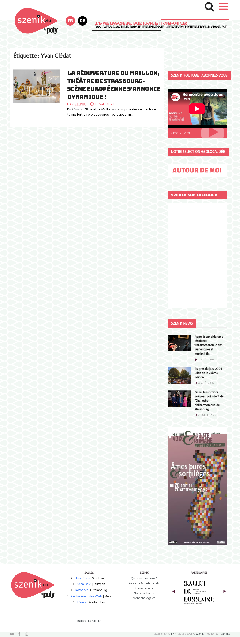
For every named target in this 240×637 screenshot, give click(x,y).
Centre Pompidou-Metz (86, 596)
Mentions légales (144, 598)
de (82, 20)
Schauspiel (84, 584)
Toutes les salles (89, 621)
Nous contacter (144, 593)
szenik (80, 104)
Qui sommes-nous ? (144, 578)
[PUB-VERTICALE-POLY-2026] (197, 485)
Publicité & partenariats (144, 583)
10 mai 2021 (104, 104)
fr (70, 20)
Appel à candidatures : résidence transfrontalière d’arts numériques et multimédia (209, 345)
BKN (173, 634)
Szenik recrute (144, 588)
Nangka (225, 634)
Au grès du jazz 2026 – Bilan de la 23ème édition (209, 373)
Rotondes (81, 590)
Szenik (199, 634)
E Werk (81, 602)
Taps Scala (83, 578)
